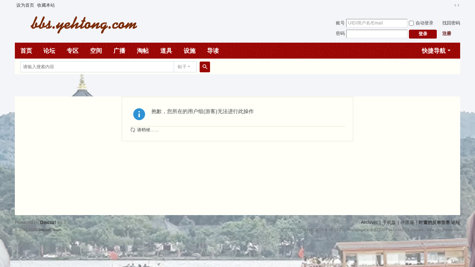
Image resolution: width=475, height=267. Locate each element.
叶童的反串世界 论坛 (439, 222)
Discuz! (48, 222)
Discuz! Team (50, 230)
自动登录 (424, 23)
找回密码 (451, 23)
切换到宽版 (456, 5)
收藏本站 (46, 5)
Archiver (369, 222)
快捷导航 (434, 50)
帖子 (182, 66)
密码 (340, 33)
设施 (190, 50)
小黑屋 (407, 222)
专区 (73, 50)
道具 (166, 50)
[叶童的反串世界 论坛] (80, 24)
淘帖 (143, 50)
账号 (340, 23)
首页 (26, 50)
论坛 (49, 50)
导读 (213, 50)
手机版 (389, 222)
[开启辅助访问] (450, 5)
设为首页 (25, 5)
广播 (119, 50)
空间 (96, 50)
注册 (446, 33)
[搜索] (205, 67)
